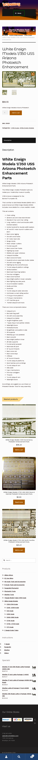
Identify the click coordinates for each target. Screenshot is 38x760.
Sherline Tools (9, 594)
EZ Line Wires (8, 578)
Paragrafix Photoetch (11, 588)
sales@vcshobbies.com (10, 736)
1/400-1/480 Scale (12, 617)
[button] (32, 74)
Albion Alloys (8, 575)
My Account (6, 756)
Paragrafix (7, 647)
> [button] (33, 30)
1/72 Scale (10, 627)
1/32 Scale (10, 611)
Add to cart (16, 113)
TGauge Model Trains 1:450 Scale (15, 598)
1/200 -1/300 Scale (13, 607)
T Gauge (7, 644)
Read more (19, 502)
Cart (29, 755)
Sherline (7, 650)
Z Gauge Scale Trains (11, 630)
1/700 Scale (10, 620)
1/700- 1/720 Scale (13, 624)
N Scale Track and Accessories (14, 585)
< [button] (4, 30)
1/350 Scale (15, 128)
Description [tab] (7, 140)
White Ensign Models (27, 128)
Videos (6, 653)
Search (19, 756)
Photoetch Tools (10, 591)
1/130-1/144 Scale (12, 604)
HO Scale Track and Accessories (15, 581)
